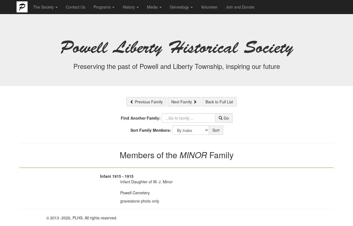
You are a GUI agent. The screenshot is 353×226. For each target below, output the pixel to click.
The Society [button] (44, 7)
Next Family (182, 101)
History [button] (129, 7)
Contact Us (75, 7)
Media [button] (153, 7)
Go (226, 118)
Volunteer (209, 7)
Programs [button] (102, 7)
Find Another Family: (141, 118)
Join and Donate (240, 7)
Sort (216, 130)
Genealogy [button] (180, 7)
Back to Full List (219, 101)
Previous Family (148, 101)
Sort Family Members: (150, 130)
